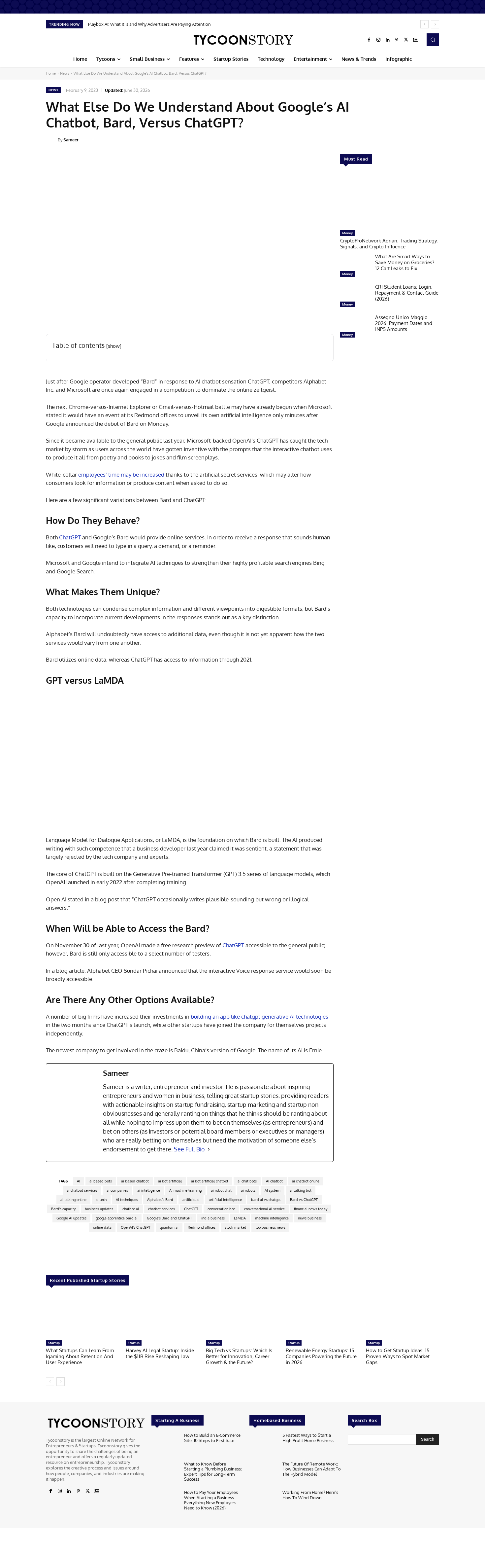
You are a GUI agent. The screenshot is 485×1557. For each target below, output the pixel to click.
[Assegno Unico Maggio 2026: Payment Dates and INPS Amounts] (355, 328)
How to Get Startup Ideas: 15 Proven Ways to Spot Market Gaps (398, 1356)
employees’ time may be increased (121, 474)
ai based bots (100, 1181)
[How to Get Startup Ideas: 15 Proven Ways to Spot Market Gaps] (402, 1316)
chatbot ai (130, 1209)
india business (213, 1218)
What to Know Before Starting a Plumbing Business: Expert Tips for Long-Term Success (213, 1471)
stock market (235, 1227)
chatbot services (161, 1209)
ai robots (248, 1190)
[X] (406, 40)
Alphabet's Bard (160, 1199)
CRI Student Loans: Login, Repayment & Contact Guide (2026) (406, 293)
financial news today (310, 1209)
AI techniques (127, 1199)
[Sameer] (52, 140)
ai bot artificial (170, 1181)
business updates (99, 1209)
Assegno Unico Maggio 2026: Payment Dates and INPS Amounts (403, 323)
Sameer (71, 139)
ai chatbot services (82, 1190)
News (64, 73)
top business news (270, 1227)
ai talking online (73, 1199)
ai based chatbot (135, 1181)
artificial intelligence (225, 1199)
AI (78, 1181)
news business (310, 1218)
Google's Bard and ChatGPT (169, 1218)
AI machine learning (185, 1190)
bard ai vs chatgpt (266, 1199)
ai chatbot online (305, 1181)
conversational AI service (264, 1209)
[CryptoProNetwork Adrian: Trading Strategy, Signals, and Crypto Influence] (389, 200)
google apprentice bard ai (117, 1218)
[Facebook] (369, 40)
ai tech (101, 1199)
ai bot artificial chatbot (209, 1181)
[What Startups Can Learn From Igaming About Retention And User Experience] (82, 1316)
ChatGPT (70, 537)
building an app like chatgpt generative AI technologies (259, 1016)
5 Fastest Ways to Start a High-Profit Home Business (308, 1437)
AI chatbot (274, 1181)
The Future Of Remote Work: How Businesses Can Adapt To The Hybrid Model (311, 1469)
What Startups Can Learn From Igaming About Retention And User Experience (80, 1356)
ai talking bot (300, 1190)
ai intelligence (148, 1190)
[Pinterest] (397, 40)
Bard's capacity (63, 1209)
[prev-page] (50, 1381)
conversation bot (221, 1209)
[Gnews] (415, 40)
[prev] (424, 24)
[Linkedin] (387, 40)
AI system (272, 1190)
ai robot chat (221, 1190)
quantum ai (169, 1227)
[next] (435, 24)
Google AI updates (71, 1218)
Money (347, 233)
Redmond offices (201, 1227)
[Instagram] (378, 40)
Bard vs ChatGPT (304, 1199)
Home (51, 73)
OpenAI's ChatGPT (135, 1227)
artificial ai (191, 1199)
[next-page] (60, 1381)
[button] (433, 39)
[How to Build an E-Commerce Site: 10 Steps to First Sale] (165, 1445)
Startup (54, 1342)
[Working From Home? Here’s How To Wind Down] (263, 1502)
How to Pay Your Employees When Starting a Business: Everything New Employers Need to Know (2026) (211, 1500)
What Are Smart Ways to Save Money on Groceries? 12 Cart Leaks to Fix (404, 262)
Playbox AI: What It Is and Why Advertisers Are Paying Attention (149, 24)
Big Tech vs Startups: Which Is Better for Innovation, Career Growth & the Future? (239, 1356)
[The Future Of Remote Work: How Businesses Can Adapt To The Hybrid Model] (263, 1474)
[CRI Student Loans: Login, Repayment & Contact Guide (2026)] (355, 297)
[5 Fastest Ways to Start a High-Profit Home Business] (263, 1445)
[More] (444, 139)
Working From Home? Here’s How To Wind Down (310, 1495)
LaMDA (240, 1218)
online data (102, 1227)
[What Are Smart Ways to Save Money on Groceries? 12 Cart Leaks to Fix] (355, 267)
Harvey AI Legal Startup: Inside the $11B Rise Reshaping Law (160, 1353)
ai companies (117, 1190)
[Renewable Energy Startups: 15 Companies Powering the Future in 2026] (322, 1316)
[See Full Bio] (209, 1149)
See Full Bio (189, 1149)
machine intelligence (272, 1218)
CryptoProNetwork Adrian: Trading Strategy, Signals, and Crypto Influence (389, 243)
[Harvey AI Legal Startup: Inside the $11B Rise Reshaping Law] (162, 1316)
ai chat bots (247, 1181)
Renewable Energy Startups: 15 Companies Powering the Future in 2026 (321, 1356)
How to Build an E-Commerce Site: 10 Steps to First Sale (212, 1437)
